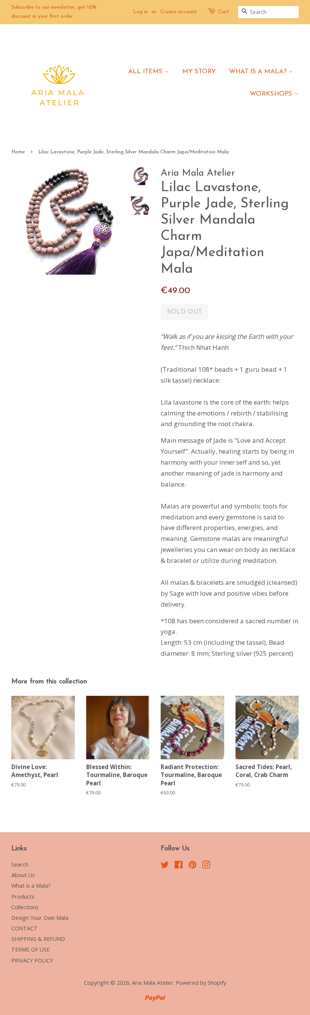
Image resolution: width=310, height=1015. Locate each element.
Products (22, 896)
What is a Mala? (258, 71)
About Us (23, 875)
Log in (140, 12)
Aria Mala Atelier (152, 982)
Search (19, 864)
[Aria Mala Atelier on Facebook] (178, 866)
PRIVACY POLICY (32, 960)
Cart (223, 12)
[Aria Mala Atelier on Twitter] (165, 866)
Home (18, 152)
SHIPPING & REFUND (38, 938)
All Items (146, 71)
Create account (178, 12)
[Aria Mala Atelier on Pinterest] (192, 866)
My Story (199, 71)
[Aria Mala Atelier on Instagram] (206, 866)
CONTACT (24, 928)
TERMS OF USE (30, 949)
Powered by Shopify (201, 982)
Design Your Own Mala (39, 917)
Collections (25, 907)
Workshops (272, 94)
